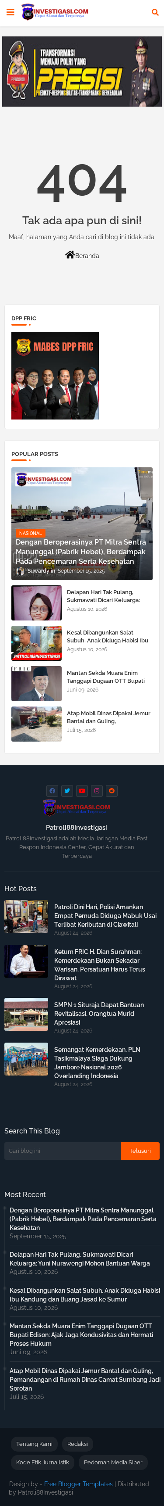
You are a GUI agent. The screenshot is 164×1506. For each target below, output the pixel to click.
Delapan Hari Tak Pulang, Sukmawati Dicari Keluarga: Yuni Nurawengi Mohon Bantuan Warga (103, 604)
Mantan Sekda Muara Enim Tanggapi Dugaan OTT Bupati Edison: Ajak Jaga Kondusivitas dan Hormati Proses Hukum (107, 685)
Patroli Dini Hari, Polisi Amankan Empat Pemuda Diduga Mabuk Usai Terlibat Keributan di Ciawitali (105, 916)
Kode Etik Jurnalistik (42, 1462)
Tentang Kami (34, 1444)
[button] (155, 12)
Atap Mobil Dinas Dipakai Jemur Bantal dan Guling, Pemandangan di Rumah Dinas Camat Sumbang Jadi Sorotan (108, 725)
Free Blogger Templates (78, 1484)
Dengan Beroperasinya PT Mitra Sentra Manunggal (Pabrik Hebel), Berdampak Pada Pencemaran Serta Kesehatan (83, 1219)
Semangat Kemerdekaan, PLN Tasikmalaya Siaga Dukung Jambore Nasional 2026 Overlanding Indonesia (97, 1062)
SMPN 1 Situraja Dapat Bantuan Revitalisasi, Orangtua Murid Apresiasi (99, 1013)
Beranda (87, 255)
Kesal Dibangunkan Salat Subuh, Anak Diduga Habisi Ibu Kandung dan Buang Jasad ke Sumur (107, 644)
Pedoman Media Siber (113, 1462)
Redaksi (77, 1444)
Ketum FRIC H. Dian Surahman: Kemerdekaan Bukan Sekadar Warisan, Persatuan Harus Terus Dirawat (99, 965)
